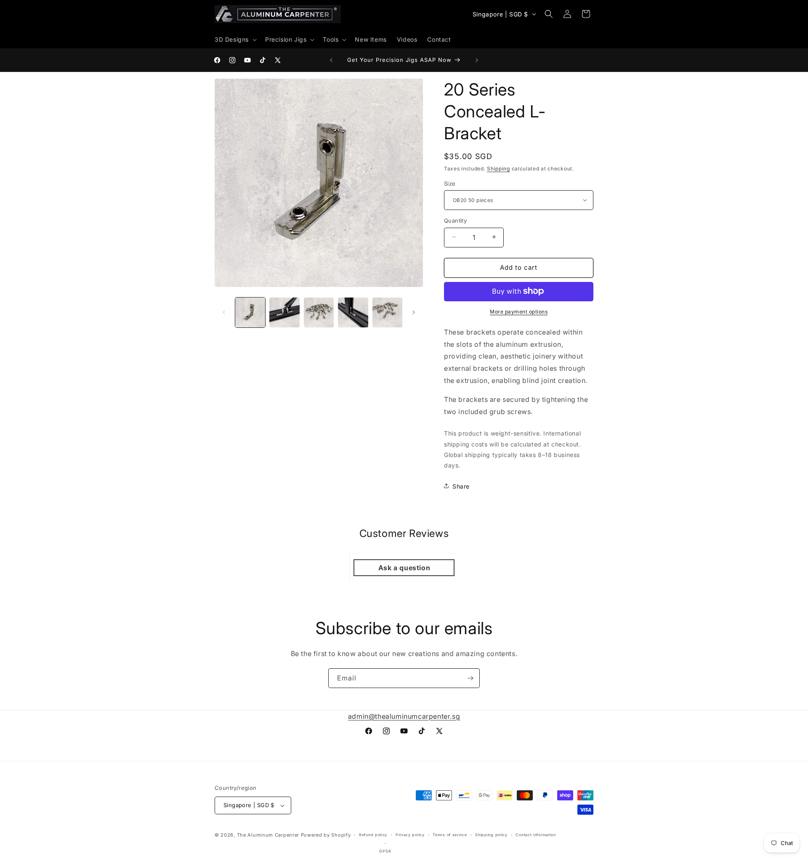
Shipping (498, 168)
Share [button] (461, 485)
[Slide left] (224, 312)
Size (450, 183)
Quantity (455, 220)
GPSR (385, 851)
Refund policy (373, 834)
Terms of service (450, 834)
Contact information (536, 834)
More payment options (519, 311)
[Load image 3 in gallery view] (319, 312)
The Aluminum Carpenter (268, 835)
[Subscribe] (470, 678)
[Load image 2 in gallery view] (284, 312)
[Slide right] (413, 312)
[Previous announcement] (331, 60)
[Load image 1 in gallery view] (250, 312)
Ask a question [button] (404, 567)
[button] (235, 39)
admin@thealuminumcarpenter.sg (404, 716)
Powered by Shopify (326, 835)
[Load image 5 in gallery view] (387, 312)
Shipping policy (491, 834)
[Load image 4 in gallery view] (353, 312)
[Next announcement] (477, 60)
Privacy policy (410, 834)
